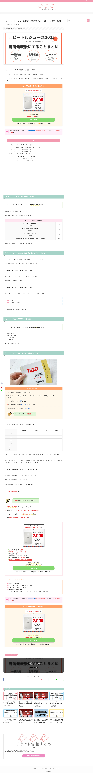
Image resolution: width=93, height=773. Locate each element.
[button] (10, 679)
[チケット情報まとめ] (46, 7)
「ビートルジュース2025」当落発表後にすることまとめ (25, 147)
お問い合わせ (51, 768)
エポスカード (33, 119)
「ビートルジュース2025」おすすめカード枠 (23, 160)
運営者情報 (34, 768)
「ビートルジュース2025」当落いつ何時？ (22, 145)
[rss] (87, 1)
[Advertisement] (33, 178)
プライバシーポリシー (42, 768)
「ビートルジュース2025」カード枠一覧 (22, 158)
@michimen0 (31, 130)
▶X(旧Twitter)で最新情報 (33, 755)
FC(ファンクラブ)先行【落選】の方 (22, 151)
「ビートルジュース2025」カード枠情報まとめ (23, 156)
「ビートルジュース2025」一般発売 (20, 153)
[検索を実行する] (88, 20)
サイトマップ (58, 768)
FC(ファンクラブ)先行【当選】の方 (22, 149)
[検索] (89, 1)
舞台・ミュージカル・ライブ (11, 654)
